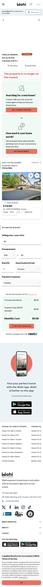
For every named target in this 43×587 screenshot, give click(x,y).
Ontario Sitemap (8, 461)
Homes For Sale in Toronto (12, 439)
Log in (38, 4)
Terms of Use (23, 577)
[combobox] (17, 269)
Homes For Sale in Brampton (12, 452)
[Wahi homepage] (21, 4)
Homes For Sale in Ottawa (11, 448)
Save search (35, 12)
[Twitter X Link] (3, 507)
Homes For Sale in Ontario (11, 431)
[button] (21, 492)
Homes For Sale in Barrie (11, 457)
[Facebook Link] (10, 507)
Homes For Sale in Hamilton (12, 444)
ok (21, 583)
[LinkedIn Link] (16, 507)
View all (35, 162)
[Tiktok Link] (29, 507)
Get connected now (21, 110)
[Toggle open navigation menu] (3, 4)
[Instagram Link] (23, 507)
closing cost (32, 294)
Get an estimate (21, 151)
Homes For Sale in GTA (10, 435)
